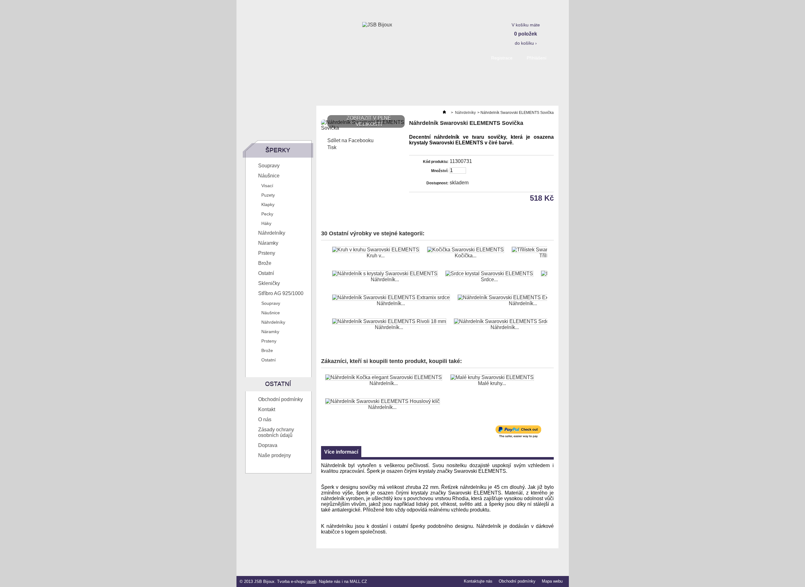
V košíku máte (526, 34)
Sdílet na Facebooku (350, 140)
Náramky (268, 243)
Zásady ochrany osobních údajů (276, 432)
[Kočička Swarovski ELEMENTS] (465, 250)
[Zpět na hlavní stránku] (444, 112)
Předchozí (322, 259)
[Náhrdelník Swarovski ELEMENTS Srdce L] (505, 321)
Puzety (268, 195)
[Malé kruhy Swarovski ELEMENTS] (492, 377)
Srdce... (489, 279)
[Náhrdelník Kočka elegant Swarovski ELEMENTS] (383, 377)
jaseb (311, 581)
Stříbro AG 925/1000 (280, 293)
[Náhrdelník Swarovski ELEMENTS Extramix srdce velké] (523, 297)
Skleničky (269, 283)
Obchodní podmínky (280, 399)
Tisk (331, 147)
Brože (264, 263)
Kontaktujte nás (478, 581)
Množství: (439, 171)
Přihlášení (537, 57)
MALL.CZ (358, 581)
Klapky (268, 204)
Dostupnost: (437, 183)
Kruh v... (376, 255)
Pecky (267, 213)
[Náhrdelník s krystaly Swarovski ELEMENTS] (385, 274)
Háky (266, 223)
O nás (264, 419)
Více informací (341, 452)
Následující (548, 259)
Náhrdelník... (385, 279)
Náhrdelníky (271, 233)
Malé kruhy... (492, 383)
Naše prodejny (274, 455)
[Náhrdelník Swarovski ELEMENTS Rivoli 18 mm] (389, 321)
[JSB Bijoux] (377, 25)
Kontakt (266, 409)
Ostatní (266, 273)
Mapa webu (552, 581)
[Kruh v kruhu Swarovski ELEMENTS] (375, 250)
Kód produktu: (435, 161)
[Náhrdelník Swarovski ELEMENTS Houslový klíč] (382, 401)
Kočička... (465, 255)
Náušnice (269, 175)
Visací (267, 185)
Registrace (502, 57)
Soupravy (269, 165)
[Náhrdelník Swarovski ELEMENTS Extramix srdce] (391, 297)
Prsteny (266, 253)
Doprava (267, 445)
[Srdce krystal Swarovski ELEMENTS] (489, 274)
